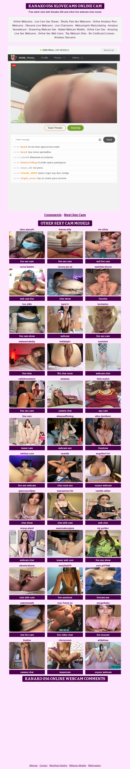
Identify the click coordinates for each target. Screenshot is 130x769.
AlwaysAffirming (65, 416)
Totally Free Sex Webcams (76, 21)
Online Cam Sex (96, 29)
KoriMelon (103, 304)
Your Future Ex (65, 602)
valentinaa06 (27, 602)
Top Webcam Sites (76, 33)
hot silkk (27, 304)
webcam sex (65, 448)
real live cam (103, 261)
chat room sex (65, 485)
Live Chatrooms (64, 25)
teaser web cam (65, 560)
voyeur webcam (103, 485)
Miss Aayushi (27, 229)
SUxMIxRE (103, 341)
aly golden (103, 528)
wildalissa (103, 640)
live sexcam (103, 634)
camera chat (65, 410)
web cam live (27, 298)
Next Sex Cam (75, 215)
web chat (103, 522)
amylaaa (65, 378)
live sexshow (65, 597)
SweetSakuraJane (65, 528)
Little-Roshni (103, 378)
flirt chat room (65, 373)
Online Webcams (22, 21)
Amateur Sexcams (65, 37)
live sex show (103, 560)
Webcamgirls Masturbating (90, 25)
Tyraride (65, 453)
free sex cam (27, 410)
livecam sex (103, 597)
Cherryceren (65, 640)
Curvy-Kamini (27, 266)
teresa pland (27, 528)
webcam (65, 336)
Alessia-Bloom (27, 565)
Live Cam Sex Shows (47, 21)
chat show (65, 298)
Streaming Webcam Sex (42, 29)
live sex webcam (27, 485)
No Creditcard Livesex (101, 33)
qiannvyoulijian (27, 490)
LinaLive (27, 640)
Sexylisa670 (65, 565)
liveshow (103, 448)
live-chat (27, 373)
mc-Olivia (103, 229)
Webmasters (94, 765)
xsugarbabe (103, 602)
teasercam (65, 672)
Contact (43, 765)
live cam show (27, 336)
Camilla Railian (103, 490)
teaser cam (27, 448)
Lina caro (27, 416)
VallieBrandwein (27, 378)
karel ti (65, 304)
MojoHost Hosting (58, 765)
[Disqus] (65, 723)
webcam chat (103, 373)
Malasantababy (27, 341)
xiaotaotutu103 (65, 490)
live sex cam (27, 261)
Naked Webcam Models (71, 29)
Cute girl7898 (103, 565)
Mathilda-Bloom (103, 266)
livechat (103, 298)
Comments (53, 215)
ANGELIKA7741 (103, 453)
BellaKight (65, 341)
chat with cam (65, 522)
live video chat (65, 634)
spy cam (103, 410)
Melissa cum (27, 453)
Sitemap (33, 765)
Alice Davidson (103, 416)
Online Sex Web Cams (51, 33)
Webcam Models (77, 765)
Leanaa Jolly (65, 229)
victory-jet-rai (65, 266)
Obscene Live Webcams (39, 25)
